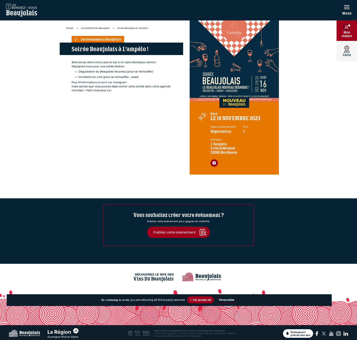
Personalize (226, 300)
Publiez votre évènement (174, 232)
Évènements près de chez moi (301, 333)
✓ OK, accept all (200, 300)
